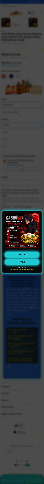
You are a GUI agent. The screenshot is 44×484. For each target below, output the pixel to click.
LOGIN (22, 254)
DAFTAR (22, 261)
